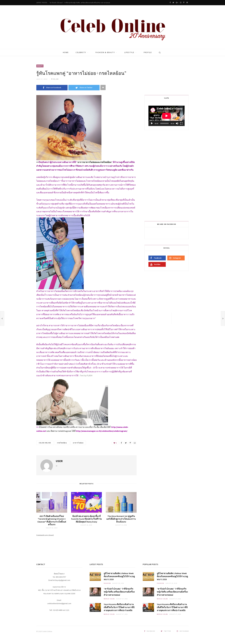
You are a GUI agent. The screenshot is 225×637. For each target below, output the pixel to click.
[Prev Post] (2, 318)
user (59, 461)
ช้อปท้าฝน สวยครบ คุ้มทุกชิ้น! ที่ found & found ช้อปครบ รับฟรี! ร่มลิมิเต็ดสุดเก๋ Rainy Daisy (86, 519)
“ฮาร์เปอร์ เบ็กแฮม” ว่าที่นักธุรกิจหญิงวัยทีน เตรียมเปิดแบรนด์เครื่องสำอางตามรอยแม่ (79, 3)
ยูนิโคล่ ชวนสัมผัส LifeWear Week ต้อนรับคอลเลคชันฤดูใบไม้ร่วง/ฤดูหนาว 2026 (119, 576)
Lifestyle (129, 52)
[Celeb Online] (112, 27)
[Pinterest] (130, 443)
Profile (148, 52)
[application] (166, 116)
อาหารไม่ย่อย (78, 443)
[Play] (152, 123)
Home (66, 52)
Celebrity (81, 52)
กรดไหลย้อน (62, 443)
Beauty (40, 66)
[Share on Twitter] (126, 443)
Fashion (107, 583)
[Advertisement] (166, 175)
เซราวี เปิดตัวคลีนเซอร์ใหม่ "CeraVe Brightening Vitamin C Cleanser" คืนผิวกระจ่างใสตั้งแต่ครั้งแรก (51, 520)
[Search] (159, 52)
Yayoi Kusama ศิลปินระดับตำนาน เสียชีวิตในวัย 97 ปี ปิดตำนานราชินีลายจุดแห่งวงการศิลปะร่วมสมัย (119, 607)
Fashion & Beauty (105, 52)
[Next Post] (223, 318)
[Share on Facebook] (121, 443)
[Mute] (177, 123)
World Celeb (109, 599)
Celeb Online (45, 443)
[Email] (135, 443)
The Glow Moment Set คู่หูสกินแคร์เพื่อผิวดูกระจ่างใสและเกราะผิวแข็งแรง (121, 519)
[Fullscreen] (181, 123)
